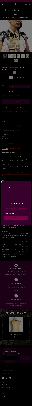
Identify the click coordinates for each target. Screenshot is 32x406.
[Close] (29, 183)
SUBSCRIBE (16, 218)
